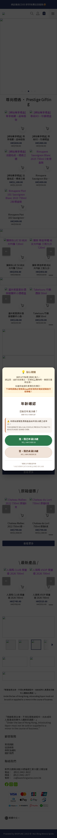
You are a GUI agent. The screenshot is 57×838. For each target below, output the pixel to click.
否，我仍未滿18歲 (28, 452)
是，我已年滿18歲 (28, 440)
